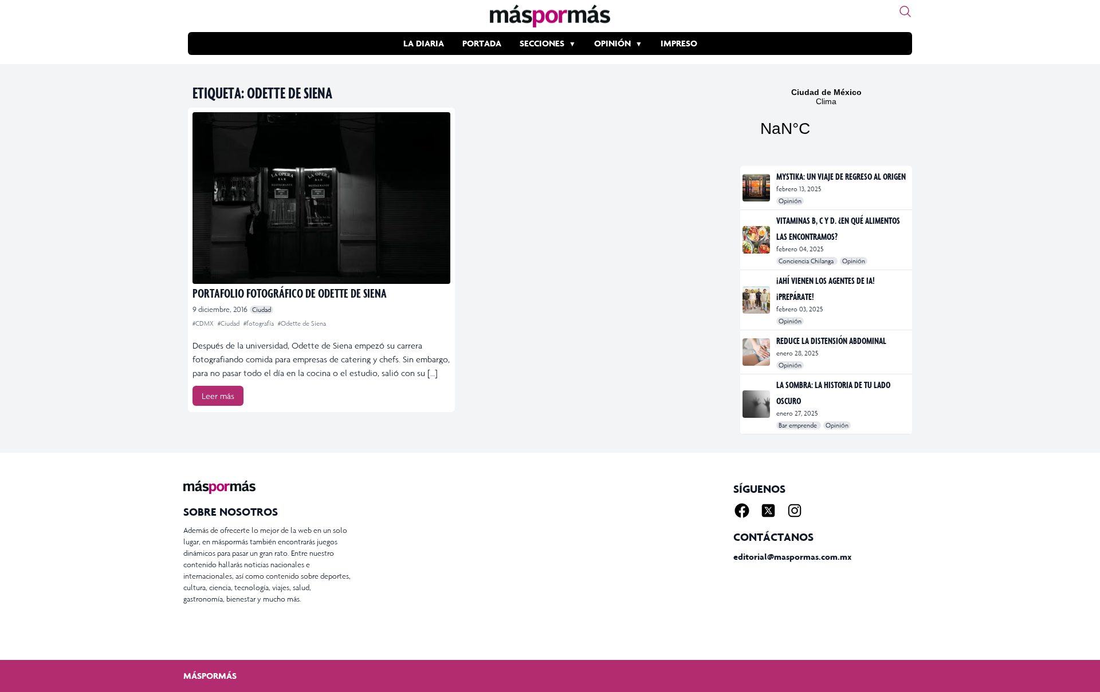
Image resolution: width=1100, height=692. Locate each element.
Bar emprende (799, 425)
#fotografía (259, 323)
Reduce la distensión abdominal (831, 340)
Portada (481, 43)
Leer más (218, 395)
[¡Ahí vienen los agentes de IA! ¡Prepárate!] (757, 300)
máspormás (210, 675)
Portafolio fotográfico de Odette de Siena (289, 292)
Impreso (679, 43)
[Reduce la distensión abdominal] (757, 352)
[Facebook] (742, 510)
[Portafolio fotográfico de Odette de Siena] (321, 198)
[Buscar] (905, 11)
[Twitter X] (768, 510)
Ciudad (261, 310)
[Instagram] (794, 510)
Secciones (542, 43)
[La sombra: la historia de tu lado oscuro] (757, 404)
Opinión (612, 43)
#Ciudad (229, 323)
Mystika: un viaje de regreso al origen (841, 176)
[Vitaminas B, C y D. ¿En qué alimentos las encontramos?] (757, 240)
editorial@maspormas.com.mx (792, 556)
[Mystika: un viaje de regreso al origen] (757, 187)
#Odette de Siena (302, 323)
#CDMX (203, 323)
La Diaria (423, 43)
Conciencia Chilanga (807, 261)
